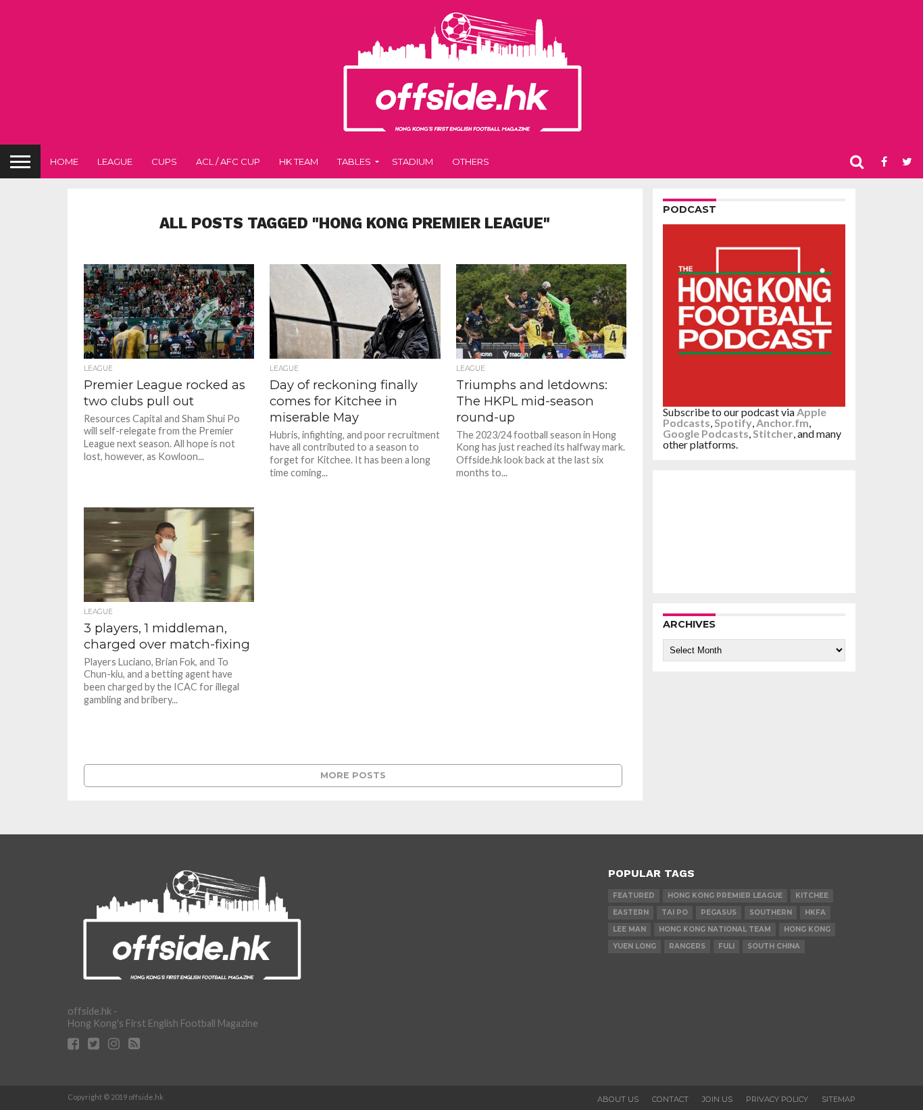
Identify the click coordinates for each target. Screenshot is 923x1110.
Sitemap (838, 1099)
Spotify (733, 422)
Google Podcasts (706, 433)
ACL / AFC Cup (228, 161)
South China (773, 946)
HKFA (815, 912)
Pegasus (719, 912)
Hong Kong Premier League (725, 895)
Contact (670, 1099)
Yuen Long (634, 946)
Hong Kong (807, 929)
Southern (770, 912)
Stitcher (773, 433)
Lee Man (629, 929)
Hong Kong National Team (715, 929)
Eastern (631, 912)
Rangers (687, 946)
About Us (618, 1099)
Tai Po (675, 912)
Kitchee (811, 895)
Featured (634, 895)
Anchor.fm (782, 422)
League (114, 161)
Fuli (726, 946)
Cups (164, 161)
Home (64, 161)
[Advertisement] (757, 531)
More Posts (353, 775)
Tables (354, 161)
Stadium (412, 161)
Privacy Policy (777, 1099)
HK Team (298, 161)
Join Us (717, 1099)
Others (470, 161)
